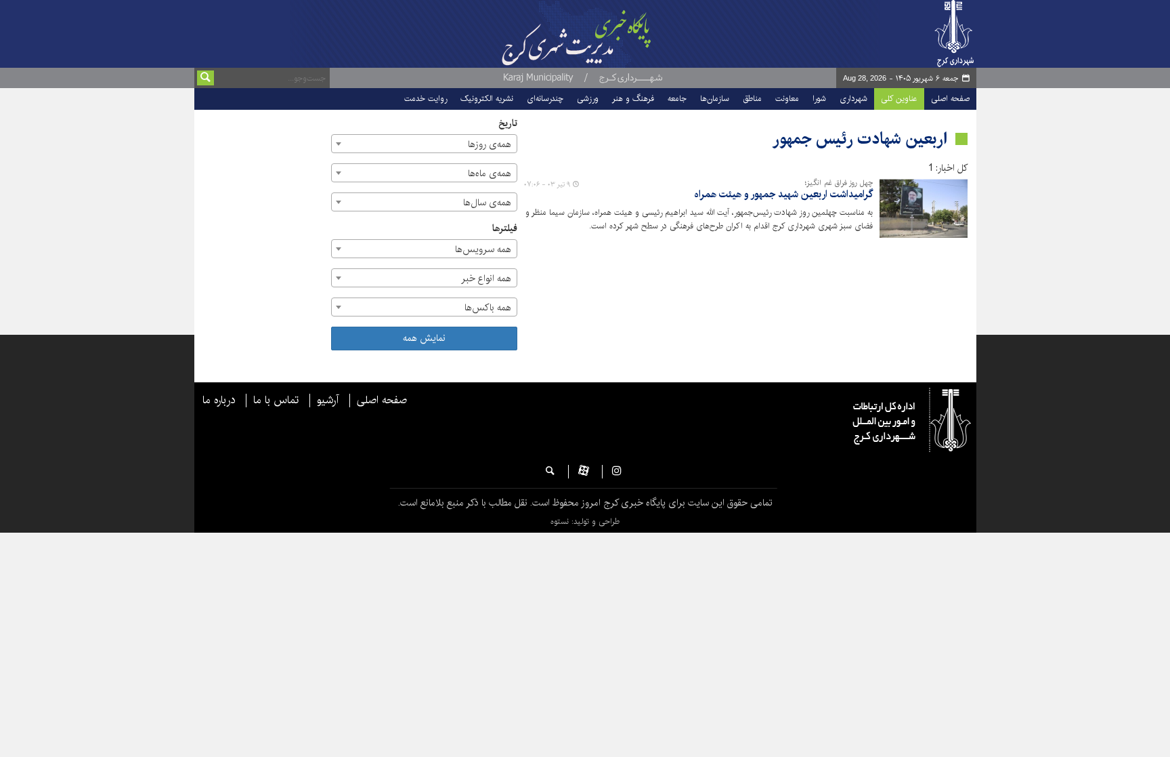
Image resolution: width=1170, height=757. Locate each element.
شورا (819, 98)
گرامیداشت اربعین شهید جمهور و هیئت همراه (784, 195)
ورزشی (588, 98)
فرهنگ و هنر (633, 98)
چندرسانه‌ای (545, 98)
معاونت (787, 98)
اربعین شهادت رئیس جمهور (860, 138)
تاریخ (507, 124)
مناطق (752, 98)
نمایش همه (424, 338)
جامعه (677, 98)
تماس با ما (276, 400)
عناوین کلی (899, 98)
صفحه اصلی (950, 98)
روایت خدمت (425, 98)
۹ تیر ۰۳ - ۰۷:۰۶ (547, 184)
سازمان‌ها (714, 98)
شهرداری (853, 98)
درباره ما (218, 400)
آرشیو (328, 400)
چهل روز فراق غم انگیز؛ (838, 183)
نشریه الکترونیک (486, 98)
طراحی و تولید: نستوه (585, 521)
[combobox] (424, 143)
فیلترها (504, 229)
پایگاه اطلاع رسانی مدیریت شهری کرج (610, 34)
